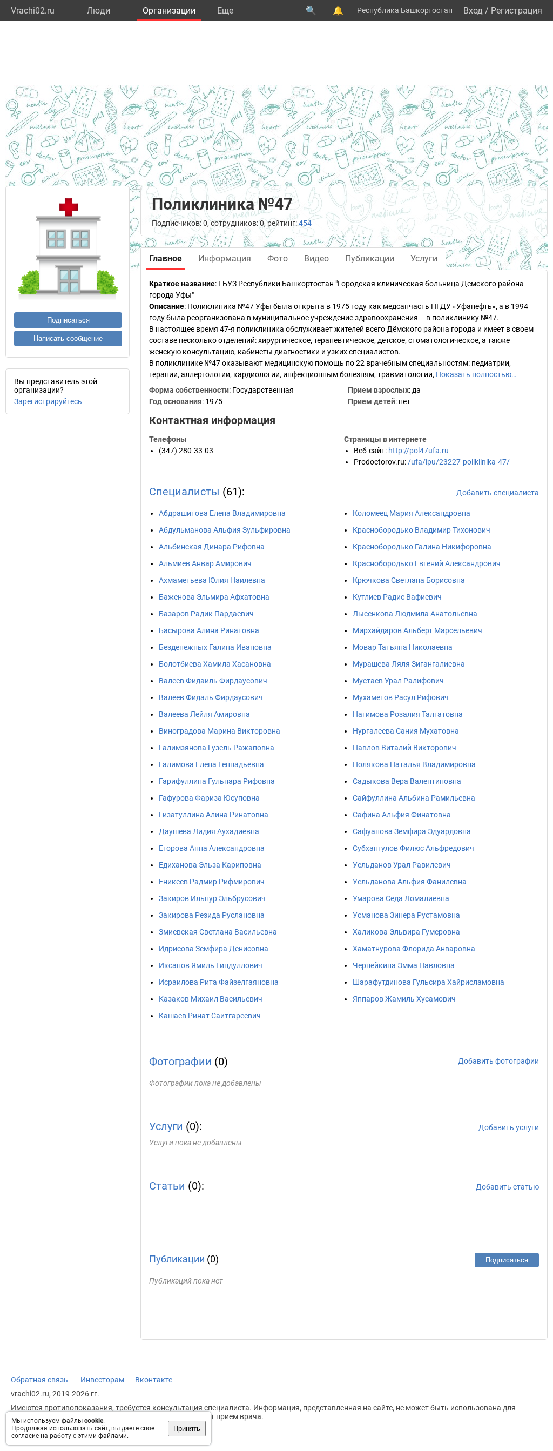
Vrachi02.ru (33, 10)
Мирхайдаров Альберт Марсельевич (417, 630)
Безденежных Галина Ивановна (215, 647)
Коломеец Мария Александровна (411, 513)
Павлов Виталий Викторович (404, 747)
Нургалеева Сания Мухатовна (406, 731)
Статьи (167, 1185)
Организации (169, 10)
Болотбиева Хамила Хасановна (215, 664)
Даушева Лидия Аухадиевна (209, 831)
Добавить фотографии (498, 1061)
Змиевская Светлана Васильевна (218, 932)
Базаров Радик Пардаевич (206, 613)
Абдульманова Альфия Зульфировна (225, 530)
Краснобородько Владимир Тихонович (421, 530)
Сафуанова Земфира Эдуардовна (412, 831)
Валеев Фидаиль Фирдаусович (213, 680)
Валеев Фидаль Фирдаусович (211, 697)
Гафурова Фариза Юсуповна (209, 798)
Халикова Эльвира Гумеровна (406, 932)
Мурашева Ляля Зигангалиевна (409, 664)
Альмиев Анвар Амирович (205, 563)
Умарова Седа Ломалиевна (401, 898)
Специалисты (184, 491)
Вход (473, 10)
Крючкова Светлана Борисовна (409, 580)
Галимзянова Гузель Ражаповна (216, 747)
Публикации (177, 1259)
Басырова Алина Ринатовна (209, 630)
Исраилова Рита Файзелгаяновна (219, 982)
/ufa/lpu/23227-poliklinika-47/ (459, 462)
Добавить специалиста (497, 492)
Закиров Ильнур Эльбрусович (212, 898)
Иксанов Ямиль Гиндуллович (210, 965)
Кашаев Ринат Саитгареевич (210, 1015)
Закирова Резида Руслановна (212, 915)
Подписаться (68, 320)
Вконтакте (153, 1379)
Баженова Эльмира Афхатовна (214, 597)
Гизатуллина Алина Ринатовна (213, 814)
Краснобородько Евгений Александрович (427, 563)
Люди (98, 10)
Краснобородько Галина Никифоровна (422, 546)
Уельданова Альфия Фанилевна (410, 881)
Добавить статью (507, 1187)
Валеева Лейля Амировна (204, 714)
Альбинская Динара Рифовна (212, 546)
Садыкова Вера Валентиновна (407, 781)
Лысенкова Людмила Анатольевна (415, 613)
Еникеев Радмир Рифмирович (212, 881)
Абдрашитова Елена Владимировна (222, 513)
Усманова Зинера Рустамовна (406, 915)
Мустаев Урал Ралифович (398, 680)
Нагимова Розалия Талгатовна (408, 714)
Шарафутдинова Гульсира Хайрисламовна (428, 982)
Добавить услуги (508, 1127)
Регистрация (516, 10)
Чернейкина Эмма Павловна (404, 965)
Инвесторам (102, 1379)
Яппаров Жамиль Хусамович (404, 999)
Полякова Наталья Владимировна (414, 764)
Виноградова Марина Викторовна (219, 731)
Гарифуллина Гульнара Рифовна (217, 781)
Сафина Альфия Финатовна (402, 814)
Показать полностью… (476, 374)
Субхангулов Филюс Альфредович (413, 848)
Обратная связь (39, 1379)
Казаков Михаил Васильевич (210, 999)
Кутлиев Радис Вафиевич (397, 597)
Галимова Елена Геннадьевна (211, 764)
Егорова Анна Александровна (212, 848)
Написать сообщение (68, 338)
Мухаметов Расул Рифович (401, 697)
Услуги (166, 1126)
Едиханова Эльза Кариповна (210, 865)
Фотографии (180, 1061)
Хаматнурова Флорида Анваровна (414, 948)
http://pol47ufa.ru (418, 450)
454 (305, 223)
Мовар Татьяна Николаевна (403, 647)
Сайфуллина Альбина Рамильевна (414, 798)
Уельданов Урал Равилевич (402, 865)
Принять (186, 1429)
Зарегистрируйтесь (48, 401)
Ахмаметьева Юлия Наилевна (212, 580)
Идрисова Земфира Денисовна (213, 948)
